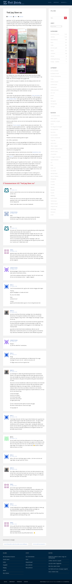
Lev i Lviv (53, 92)
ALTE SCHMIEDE (54, 70)
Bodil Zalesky (42, 581)
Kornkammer (54, 87)
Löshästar (53, 53)
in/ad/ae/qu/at (54, 84)
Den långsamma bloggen (56, 126)
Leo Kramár (53, 170)
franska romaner (54, 81)
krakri (52, 165)
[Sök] (65, 18)
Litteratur (21, 16)
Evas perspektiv (54, 135)
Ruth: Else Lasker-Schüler (54, 566)
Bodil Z (15, 16)
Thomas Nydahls (17, 125)
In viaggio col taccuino (56, 157)
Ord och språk (54, 48)
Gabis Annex (53, 143)
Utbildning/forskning (55, 59)
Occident (53, 181)
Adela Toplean (54, 118)
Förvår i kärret (6, 559)
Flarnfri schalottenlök (55, 137)
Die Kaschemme (54, 129)
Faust (27, 559)
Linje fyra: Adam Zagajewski (54, 563)
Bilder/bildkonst (54, 39)
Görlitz (4, 562)
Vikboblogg (53, 209)
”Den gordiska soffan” (11, 99)
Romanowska (54, 103)
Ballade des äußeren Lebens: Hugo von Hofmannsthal (57, 557)
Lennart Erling (14, 268)
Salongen (53, 106)
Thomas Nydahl (14, 212)
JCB (51, 162)
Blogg (49, 2)
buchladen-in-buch (55, 73)
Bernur (52, 124)
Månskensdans (54, 173)
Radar (52, 98)
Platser (52, 50)
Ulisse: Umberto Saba (53, 571)
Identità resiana (54, 151)
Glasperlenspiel (29, 562)
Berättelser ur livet (55, 34)
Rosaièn (52, 192)
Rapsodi (52, 187)
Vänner (4, 570)
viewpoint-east (54, 206)
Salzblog (52, 195)
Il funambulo (53, 154)
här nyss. (11, 156)
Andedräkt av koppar (55, 121)
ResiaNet (53, 190)
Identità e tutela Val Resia (56, 148)
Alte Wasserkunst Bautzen (9, 556)
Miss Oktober (6, 573)
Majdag (4, 567)
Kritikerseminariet (55, 90)
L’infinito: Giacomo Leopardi (54, 560)
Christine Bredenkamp (56, 76)
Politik (52, 45)
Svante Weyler (54, 198)
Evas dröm (53, 132)
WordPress (67, 581)
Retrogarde (53, 101)
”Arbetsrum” (56, 2)
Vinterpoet (53, 212)
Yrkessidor (63, 2)
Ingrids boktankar (54, 159)
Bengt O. (12, 310)
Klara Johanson (29, 567)
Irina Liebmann (29, 565)
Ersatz (52, 79)
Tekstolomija (54, 201)
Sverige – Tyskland (55, 61)
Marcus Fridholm (54, 176)
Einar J (11, 250)
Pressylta (53, 184)
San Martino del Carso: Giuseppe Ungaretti (58, 569)
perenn (52, 95)
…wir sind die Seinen (55, 115)
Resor (52, 42)
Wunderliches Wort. (36, 152)
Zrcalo (52, 214)
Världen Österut (54, 203)
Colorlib (58, 581)
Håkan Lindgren (54, 146)
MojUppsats (53, 179)
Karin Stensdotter (36, 95)
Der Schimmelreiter (30, 556)
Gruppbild (5, 565)
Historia (52, 56)
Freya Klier (53, 140)
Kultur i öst (53, 168)
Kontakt (26, 581)
